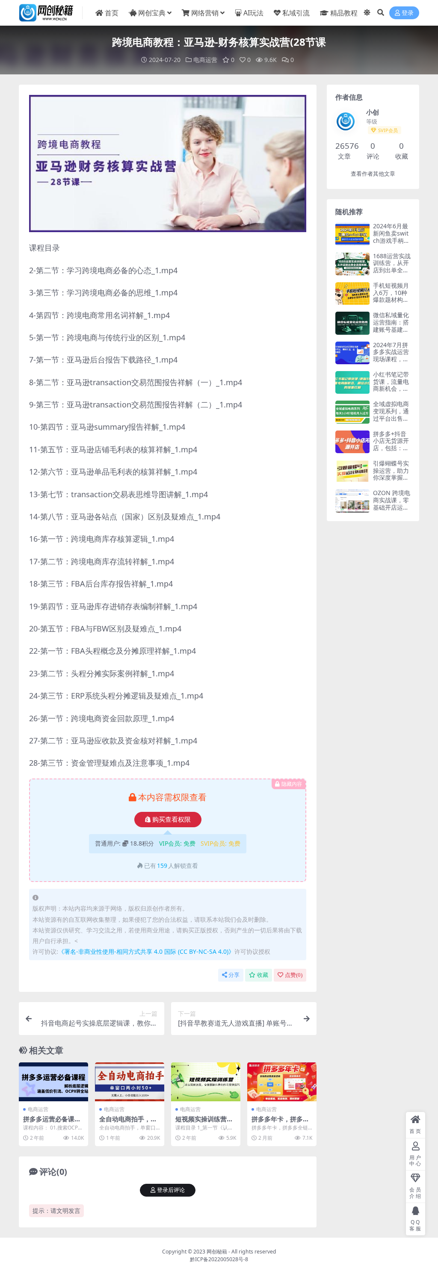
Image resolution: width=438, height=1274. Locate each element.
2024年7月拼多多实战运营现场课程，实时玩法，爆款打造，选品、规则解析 (391, 363)
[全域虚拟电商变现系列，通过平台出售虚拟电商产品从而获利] (352, 412)
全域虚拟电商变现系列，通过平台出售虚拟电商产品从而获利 (391, 418)
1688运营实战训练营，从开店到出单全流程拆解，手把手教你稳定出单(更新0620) (392, 274)
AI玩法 (253, 13)
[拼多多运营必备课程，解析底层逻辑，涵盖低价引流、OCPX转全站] (53, 1081)
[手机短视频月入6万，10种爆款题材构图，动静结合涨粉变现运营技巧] (352, 293)
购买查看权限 (171, 819)
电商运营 (205, 60)
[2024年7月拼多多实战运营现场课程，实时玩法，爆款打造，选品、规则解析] (352, 353)
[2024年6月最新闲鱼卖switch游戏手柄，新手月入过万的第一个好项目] (352, 234)
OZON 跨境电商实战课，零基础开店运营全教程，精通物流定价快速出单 (391, 511)
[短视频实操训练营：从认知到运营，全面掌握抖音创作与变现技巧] (205, 1081)
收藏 (262, 975)
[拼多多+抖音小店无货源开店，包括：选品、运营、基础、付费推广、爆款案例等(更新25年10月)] (352, 442)
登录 (408, 13)
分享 (234, 975)
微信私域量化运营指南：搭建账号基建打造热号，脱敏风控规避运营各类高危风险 (391, 333)
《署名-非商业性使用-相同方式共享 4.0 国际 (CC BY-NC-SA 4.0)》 (146, 951)
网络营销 (205, 13)
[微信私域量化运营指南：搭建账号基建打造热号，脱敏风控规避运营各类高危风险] (352, 323)
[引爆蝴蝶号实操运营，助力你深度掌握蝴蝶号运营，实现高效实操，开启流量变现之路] (352, 471)
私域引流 (296, 13)
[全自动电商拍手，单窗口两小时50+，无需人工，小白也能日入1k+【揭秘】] (129, 1081)
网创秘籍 (217, 1251)
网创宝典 (152, 13)
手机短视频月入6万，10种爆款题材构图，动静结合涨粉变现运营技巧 (391, 303)
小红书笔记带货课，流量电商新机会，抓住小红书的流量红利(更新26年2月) (391, 392)
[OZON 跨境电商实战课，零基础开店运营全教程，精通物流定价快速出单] (352, 501)
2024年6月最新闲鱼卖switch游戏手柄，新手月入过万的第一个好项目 (391, 244)
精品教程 (344, 13)
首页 (111, 13)
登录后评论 (171, 1190)
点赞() (293, 975)
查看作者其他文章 (373, 174)
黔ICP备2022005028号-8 (219, 1259)
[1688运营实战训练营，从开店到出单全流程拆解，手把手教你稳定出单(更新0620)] (352, 264)
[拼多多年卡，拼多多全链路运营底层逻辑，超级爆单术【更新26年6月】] (282, 1081)
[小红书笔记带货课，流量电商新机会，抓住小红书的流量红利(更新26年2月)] (352, 382)
